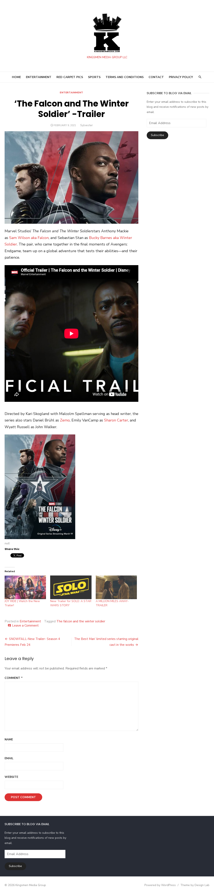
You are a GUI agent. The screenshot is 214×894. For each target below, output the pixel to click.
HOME (16, 77)
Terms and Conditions (125, 77)
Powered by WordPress (160, 885)
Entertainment (71, 92)
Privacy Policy (181, 77)
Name (9, 739)
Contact (156, 77)
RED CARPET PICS (69, 77)
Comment (14, 678)
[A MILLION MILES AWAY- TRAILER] (116, 587)
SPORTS (94, 77)
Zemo (65, 420)
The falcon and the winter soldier (80, 621)
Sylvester (86, 125)
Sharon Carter (116, 420)
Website (11, 777)
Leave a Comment (25, 625)
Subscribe (157, 135)
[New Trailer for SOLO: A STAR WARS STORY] (71, 587)
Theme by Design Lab (194, 885)
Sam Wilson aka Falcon (29, 237)
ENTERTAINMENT (38, 77)
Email (9, 758)
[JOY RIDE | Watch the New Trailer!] (25, 587)
